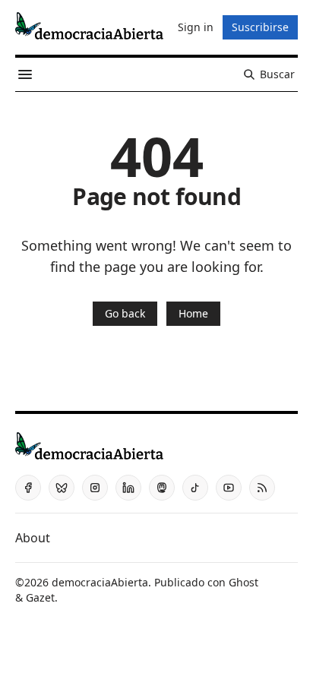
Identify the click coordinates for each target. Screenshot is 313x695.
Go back (125, 313)
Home (193, 313)
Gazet (40, 597)
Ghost (243, 582)
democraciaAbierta (100, 582)
